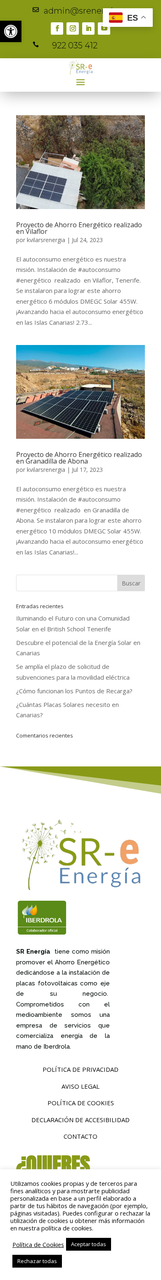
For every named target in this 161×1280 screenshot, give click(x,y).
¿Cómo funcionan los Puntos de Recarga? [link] (74, 691)
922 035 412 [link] (74, 45)
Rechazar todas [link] (37, 1261)
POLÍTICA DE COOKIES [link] (80, 1103)
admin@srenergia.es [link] (86, 11)
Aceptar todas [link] (88, 1244)
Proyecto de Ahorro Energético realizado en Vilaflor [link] (79, 228)
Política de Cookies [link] (38, 1244)
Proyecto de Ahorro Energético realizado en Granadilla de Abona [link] (79, 458)
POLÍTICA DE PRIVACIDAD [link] (80, 1069)
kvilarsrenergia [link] (46, 240)
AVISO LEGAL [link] (80, 1086)
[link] (10, 31)
